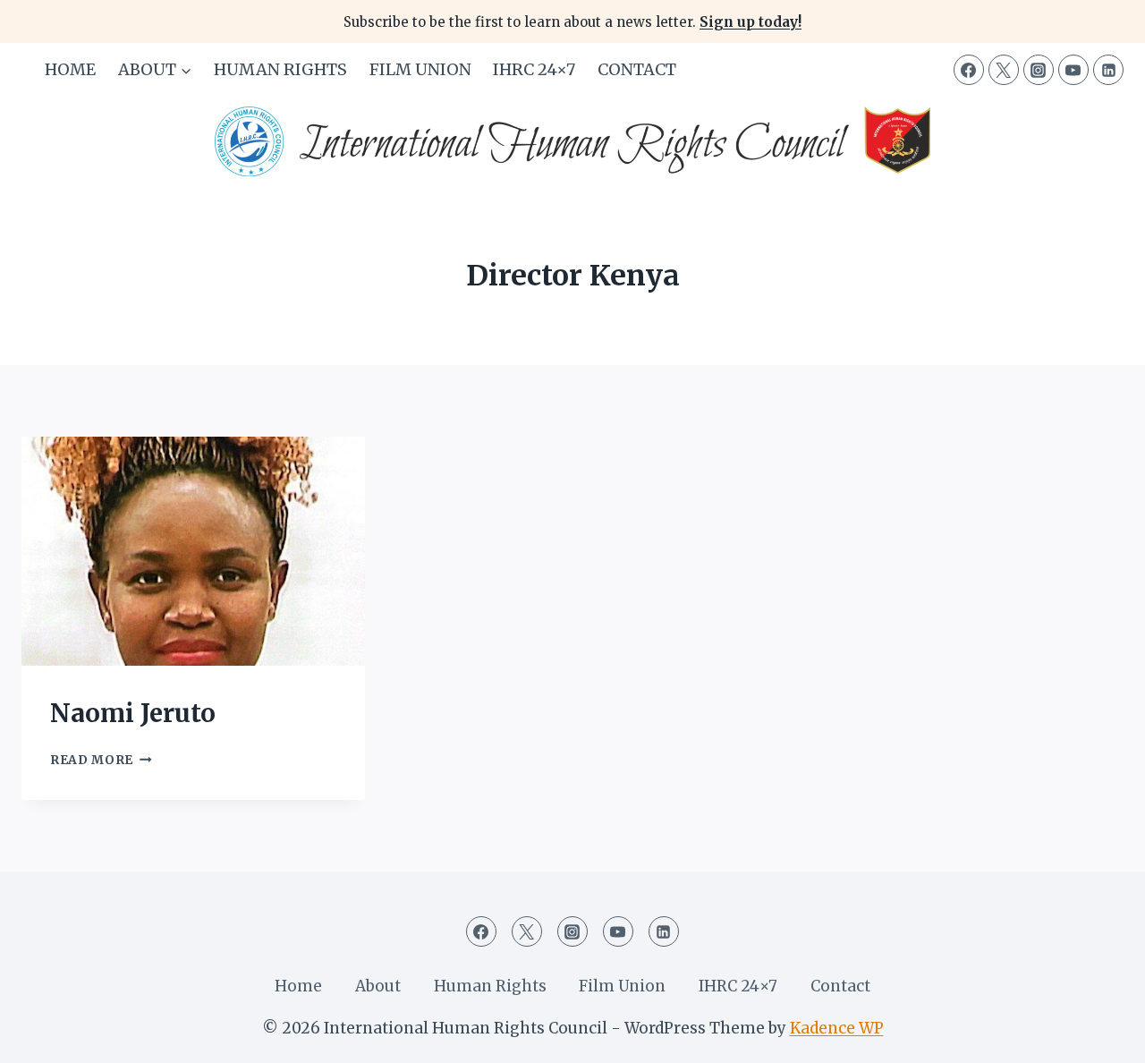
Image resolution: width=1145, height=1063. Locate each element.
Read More (101, 760)
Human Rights (280, 69)
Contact (637, 69)
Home (70, 69)
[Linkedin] (1108, 70)
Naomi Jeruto (133, 713)
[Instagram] (1038, 70)
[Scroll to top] (1099, 1035)
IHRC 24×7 (534, 69)
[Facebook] (969, 70)
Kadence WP (837, 1028)
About (378, 986)
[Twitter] (1003, 70)
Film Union (420, 69)
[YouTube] (1073, 70)
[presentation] (193, 551)
